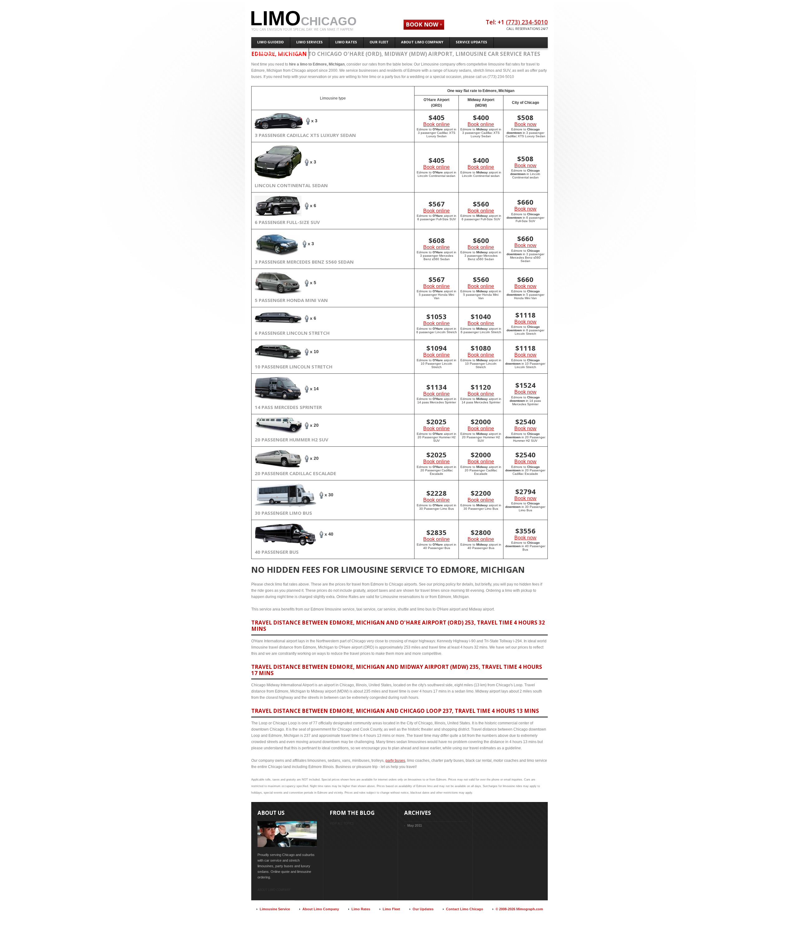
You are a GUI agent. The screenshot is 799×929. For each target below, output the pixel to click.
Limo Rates (360, 909)
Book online (436, 124)
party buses (395, 760)
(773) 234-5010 (527, 22)
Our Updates (423, 909)
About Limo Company (320, 909)
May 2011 (414, 825)
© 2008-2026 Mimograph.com (519, 909)
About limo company (273, 890)
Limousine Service (275, 909)
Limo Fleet (391, 909)
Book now (525, 124)
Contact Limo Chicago (464, 909)
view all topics (342, 823)
